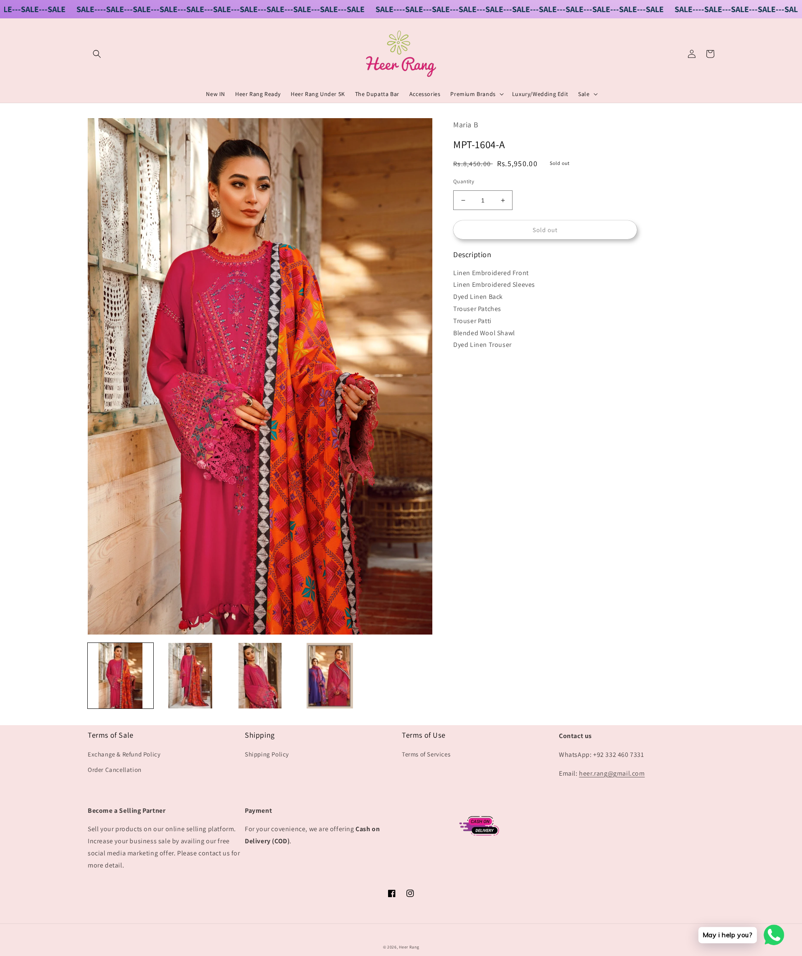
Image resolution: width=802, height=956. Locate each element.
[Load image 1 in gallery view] (120, 675)
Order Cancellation (115, 770)
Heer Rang (409, 947)
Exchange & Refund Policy (124, 754)
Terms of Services (426, 754)
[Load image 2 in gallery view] (190, 675)
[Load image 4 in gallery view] (330, 675)
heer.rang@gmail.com (612, 773)
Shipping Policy (267, 754)
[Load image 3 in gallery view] (260, 675)
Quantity (463, 181)
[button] (97, 54)
